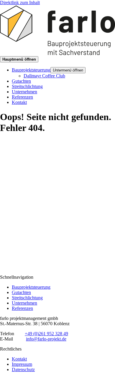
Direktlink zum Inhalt (20, 2)
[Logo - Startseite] (57, 53)
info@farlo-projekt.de (46, 338)
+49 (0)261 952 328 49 (46, 333)
